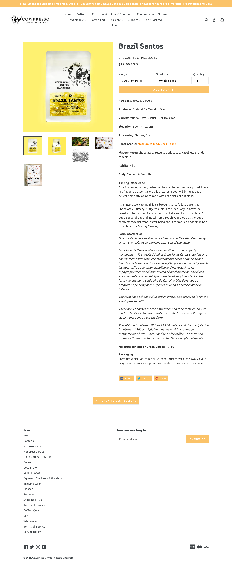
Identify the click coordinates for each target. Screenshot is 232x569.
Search (27, 430)
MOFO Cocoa (31, 473)
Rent (26, 515)
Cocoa (27, 462)
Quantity (198, 74)
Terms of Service (34, 505)
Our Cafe (116, 19)
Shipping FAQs (32, 499)
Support (132, 19)
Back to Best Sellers (118, 400)
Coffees (28, 440)
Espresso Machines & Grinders (111, 14)
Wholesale (77, 19)
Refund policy (32, 531)
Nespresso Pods (33, 451)
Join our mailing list (132, 430)
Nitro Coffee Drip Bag (37, 456)
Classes (162, 14)
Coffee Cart (97, 19)
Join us (116, 25)
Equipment (144, 14)
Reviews (28, 494)
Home (69, 14)
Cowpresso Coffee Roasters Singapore (52, 557)
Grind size (162, 74)
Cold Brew (30, 467)
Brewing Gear (32, 483)
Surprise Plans (32, 446)
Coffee (81, 14)
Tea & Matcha (153, 19)
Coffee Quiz (31, 510)
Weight (123, 74)
